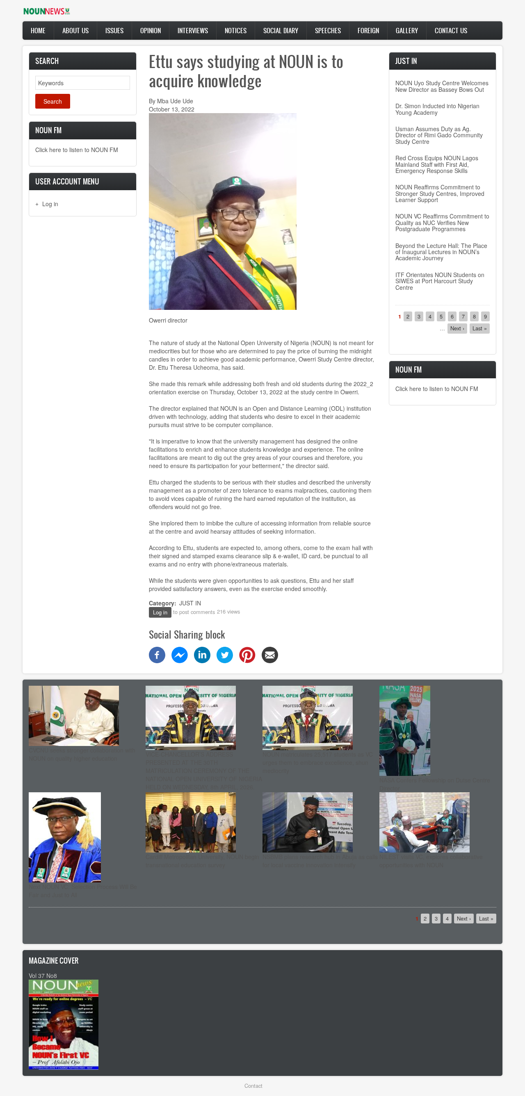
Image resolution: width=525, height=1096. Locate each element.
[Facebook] (157, 654)
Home (38, 30)
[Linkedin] (202, 654)
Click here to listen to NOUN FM (76, 150)
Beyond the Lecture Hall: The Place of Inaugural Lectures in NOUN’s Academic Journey (441, 251)
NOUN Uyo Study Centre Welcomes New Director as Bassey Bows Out (441, 86)
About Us (75, 30)
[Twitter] (225, 654)
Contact (253, 1085)
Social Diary (280, 30)
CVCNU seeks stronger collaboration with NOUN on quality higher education (82, 754)
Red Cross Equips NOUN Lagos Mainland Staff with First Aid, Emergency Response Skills (436, 164)
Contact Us (451, 30)
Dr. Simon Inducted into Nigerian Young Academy (437, 109)
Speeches (328, 30)
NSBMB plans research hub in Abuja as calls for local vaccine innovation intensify (320, 861)
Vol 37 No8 (43, 975)
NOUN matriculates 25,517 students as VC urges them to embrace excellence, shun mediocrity (317, 762)
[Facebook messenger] (179, 654)
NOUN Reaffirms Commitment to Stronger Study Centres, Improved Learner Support (439, 193)
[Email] (270, 654)
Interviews (193, 30)
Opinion (150, 30)
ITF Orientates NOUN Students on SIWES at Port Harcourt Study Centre (439, 281)
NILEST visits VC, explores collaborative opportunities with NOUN (431, 861)
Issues (114, 30)
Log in (50, 204)
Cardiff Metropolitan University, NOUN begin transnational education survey (202, 861)
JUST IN (190, 603)
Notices (236, 30)
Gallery (407, 30)
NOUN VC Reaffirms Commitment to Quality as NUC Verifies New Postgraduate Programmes (442, 222)
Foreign (368, 30)
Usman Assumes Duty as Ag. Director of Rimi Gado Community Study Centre (439, 135)
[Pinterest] (247, 654)
